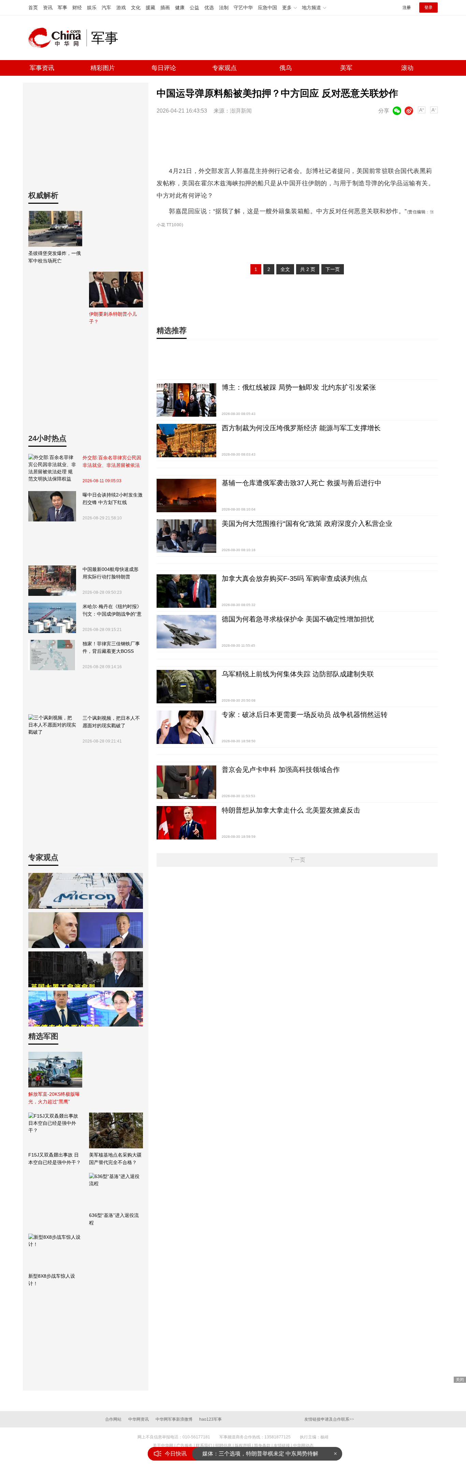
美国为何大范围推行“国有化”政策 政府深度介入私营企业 (307, 523)
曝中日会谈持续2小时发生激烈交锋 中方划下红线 (113, 498)
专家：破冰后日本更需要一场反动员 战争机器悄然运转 (305, 714)
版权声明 (243, 1445)
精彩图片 (102, 67)
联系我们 (204, 1445)
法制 (224, 7)
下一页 (332, 269)
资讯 (48, 7)
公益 (194, 7)
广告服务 (184, 1445)
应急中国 (267, 7)
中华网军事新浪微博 (174, 1419)
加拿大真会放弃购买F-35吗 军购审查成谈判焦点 (294, 578)
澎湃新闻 (241, 111)
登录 (428, 7)
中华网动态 (303, 1445)
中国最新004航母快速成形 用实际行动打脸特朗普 (111, 572)
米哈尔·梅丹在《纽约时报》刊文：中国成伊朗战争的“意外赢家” (112, 611)
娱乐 (92, 7)
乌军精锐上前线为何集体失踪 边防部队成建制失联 (298, 674)
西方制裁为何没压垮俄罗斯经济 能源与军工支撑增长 (301, 428)
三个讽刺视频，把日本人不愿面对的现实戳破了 (111, 721)
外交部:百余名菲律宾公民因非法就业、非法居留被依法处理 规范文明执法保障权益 (112, 462)
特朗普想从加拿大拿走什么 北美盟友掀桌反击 (291, 810)
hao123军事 (210, 1419)
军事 (62, 7)
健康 (180, 7)
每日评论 (163, 67)
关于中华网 (163, 1445)
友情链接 (282, 1445)
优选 (209, 7)
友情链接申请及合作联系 (329, 1419)
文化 (136, 7)
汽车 (106, 7)
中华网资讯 (138, 1419)
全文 (285, 269)
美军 (346, 67)
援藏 (150, 7)
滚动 (407, 67)
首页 (33, 7)
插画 (165, 7)
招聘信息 (223, 1445)
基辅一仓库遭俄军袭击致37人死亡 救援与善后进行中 (301, 483)
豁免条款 (262, 1445)
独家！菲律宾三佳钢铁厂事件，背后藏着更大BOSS (111, 647)
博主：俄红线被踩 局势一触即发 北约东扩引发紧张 (299, 387)
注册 (407, 7)
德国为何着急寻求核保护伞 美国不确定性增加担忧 (298, 619)
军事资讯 (42, 67)
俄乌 (285, 67)
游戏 (121, 7)
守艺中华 (243, 7)
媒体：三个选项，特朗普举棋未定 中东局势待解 (260, 1453)
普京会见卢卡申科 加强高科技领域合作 (281, 769)
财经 (77, 7)
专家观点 (224, 67)
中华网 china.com (57, 38)
